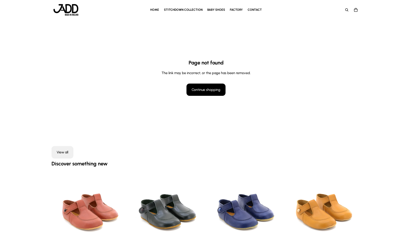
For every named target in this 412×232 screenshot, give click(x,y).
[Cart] (355, 10)
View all (62, 152)
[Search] (346, 10)
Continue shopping (206, 90)
